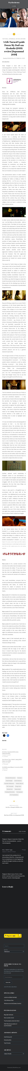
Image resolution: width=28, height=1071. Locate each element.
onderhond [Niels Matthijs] (10, 997)
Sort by (6, 949)
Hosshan (19, 778)
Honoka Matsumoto (10, 778)
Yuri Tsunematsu (14, 794)
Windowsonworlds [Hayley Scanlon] (12, 1003)
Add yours (22, 831)
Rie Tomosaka (10, 786)
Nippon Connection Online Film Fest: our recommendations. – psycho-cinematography (13, 841)
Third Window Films (9, 1000)
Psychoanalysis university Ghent (11, 1020)
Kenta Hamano (18, 780)
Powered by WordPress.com (14, 1067)
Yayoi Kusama (7, 1043)
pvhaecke (10, 58)
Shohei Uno (9, 789)
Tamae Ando (18, 789)
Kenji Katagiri (9, 780)
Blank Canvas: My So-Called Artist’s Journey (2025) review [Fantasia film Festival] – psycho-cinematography (13, 876)
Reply (24, 849)
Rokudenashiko (7, 1040)
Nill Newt (6, 849)
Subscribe (8, 982)
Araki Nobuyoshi (8, 1037)
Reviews (23, 38)
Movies (18, 38)
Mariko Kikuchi (19, 783)
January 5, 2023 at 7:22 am (9, 851)
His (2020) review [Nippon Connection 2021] (12, 767)
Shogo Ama (18, 786)
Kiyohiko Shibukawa (9, 783)
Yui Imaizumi (19, 792)
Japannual (12, 38)
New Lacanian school (9, 1017)
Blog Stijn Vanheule (8, 1014)
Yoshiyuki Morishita (9, 792)
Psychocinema (14, 2)
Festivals (5, 38)
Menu (14, 6)
